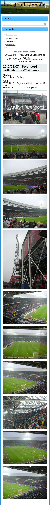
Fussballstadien (12, 38)
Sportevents (10, 41)
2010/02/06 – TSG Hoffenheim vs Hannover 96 (26, 60)
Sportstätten (10, 45)
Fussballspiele (11, 35)
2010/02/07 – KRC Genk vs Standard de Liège (25, 56)
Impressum (17, 52)
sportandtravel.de (25, 4)
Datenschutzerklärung (29, 52)
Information (10, 48)
